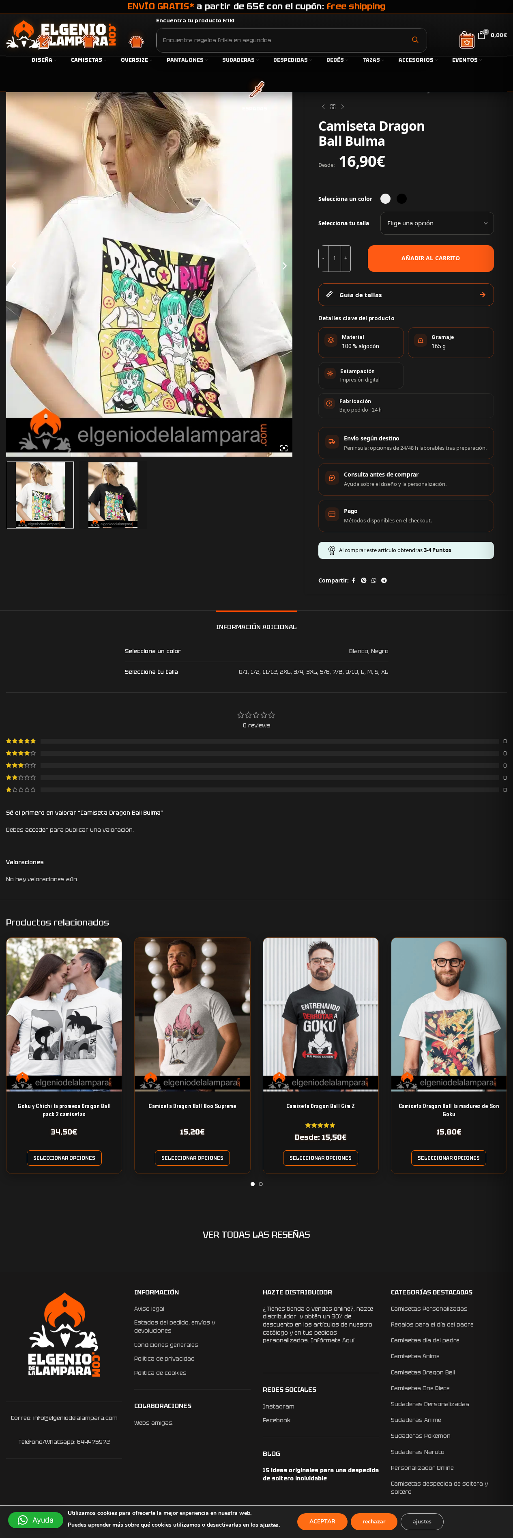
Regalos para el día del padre (432, 1324)
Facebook (276, 1420)
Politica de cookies (160, 1372)
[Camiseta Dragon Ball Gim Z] (320, 1014)
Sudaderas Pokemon (421, 1435)
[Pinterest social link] (363, 580)
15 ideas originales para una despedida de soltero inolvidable (321, 1474)
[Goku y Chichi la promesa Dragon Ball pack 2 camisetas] (64, 1014)
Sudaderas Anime (416, 1420)
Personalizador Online (422, 1467)
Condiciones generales (166, 1344)
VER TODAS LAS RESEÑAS (256, 1234)
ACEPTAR (322, 1521)
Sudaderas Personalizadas (430, 1404)
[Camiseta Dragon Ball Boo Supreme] (192, 1014)
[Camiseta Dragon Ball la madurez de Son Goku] (449, 1014)
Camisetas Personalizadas (429, 1308)
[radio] (385, 199)
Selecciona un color (345, 199)
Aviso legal (149, 1308)
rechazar (374, 1521)
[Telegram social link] (384, 580)
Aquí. (349, 1340)
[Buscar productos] (415, 40)
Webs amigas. (154, 1422)
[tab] (256, 622)
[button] (35, 1520)
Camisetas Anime (415, 1356)
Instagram (278, 1406)
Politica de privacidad (164, 1358)
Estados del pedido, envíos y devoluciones (174, 1326)
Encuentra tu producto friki (195, 20)
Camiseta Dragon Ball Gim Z (320, 1106)
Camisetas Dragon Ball (423, 1372)
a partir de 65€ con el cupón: (257, 6)
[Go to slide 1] (253, 1184)
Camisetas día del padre (425, 1340)
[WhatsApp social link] (374, 580)
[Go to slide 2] (261, 1184)
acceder (36, 829)
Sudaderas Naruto (417, 1452)
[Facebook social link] (353, 580)
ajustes (269, 1525)
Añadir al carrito (430, 258)
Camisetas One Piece (420, 1388)
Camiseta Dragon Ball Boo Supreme (192, 1106)
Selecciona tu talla (343, 223)
